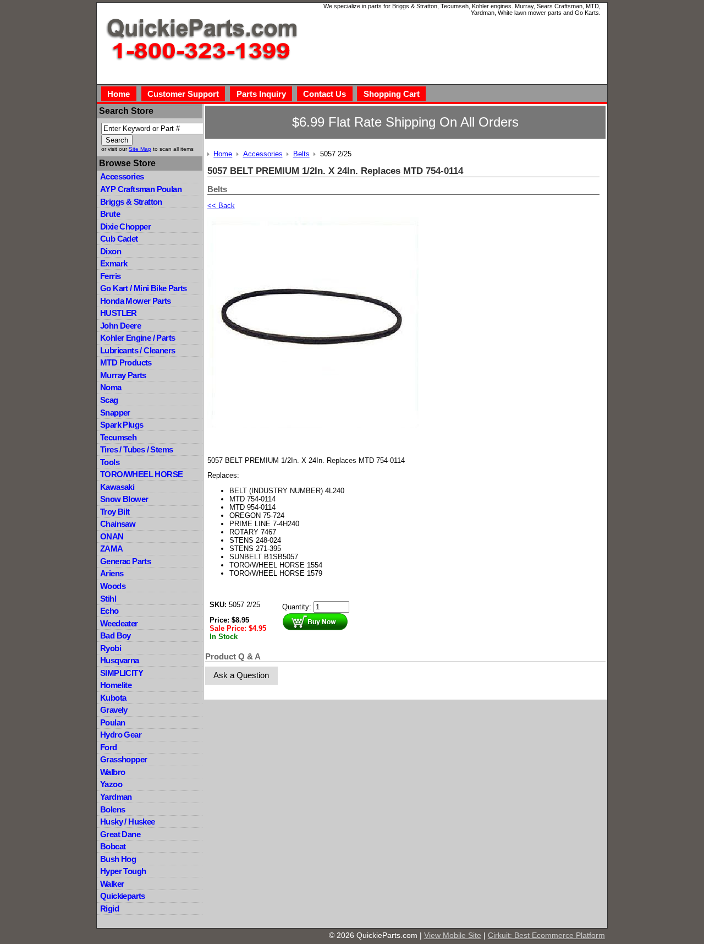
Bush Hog (118, 859)
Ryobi (110, 648)
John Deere (120, 325)
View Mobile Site (452, 935)
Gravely (114, 709)
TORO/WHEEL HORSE (141, 474)
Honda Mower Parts (135, 300)
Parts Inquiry (261, 94)
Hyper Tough (123, 871)
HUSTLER (118, 313)
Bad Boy (115, 635)
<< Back (221, 205)
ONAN (112, 536)
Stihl (108, 598)
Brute (110, 214)
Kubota (113, 697)
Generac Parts (125, 561)
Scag (109, 400)
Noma (111, 387)
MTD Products (126, 362)
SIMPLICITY (121, 673)
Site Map (140, 149)
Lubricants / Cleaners (137, 350)
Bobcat (112, 846)
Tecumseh (118, 437)
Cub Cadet (119, 238)
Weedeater (119, 623)
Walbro (112, 772)
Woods (112, 586)
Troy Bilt (115, 511)
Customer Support (183, 94)
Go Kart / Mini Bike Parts (143, 288)
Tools (109, 462)
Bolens (112, 809)
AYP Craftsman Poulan (141, 189)
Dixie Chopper (125, 226)
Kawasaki (117, 487)
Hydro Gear (120, 734)
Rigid (109, 908)
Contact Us (324, 94)
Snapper (115, 412)
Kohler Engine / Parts (137, 337)
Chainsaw (117, 523)
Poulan (112, 722)
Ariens (111, 573)
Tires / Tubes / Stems (136, 449)
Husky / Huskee (127, 821)
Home (118, 94)
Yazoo (111, 784)
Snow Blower (124, 499)
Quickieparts (122, 896)
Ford (108, 747)
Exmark (113, 263)
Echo (109, 610)
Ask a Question (241, 675)
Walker (112, 883)
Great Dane (120, 834)
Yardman (116, 796)
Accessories (122, 176)
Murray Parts (123, 375)
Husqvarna (119, 660)
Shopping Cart (392, 94)
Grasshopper (123, 759)
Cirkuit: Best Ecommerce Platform (546, 935)
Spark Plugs (121, 424)
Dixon (110, 251)
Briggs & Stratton (131, 201)
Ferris (110, 276)
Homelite (115, 685)
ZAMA (111, 548)
